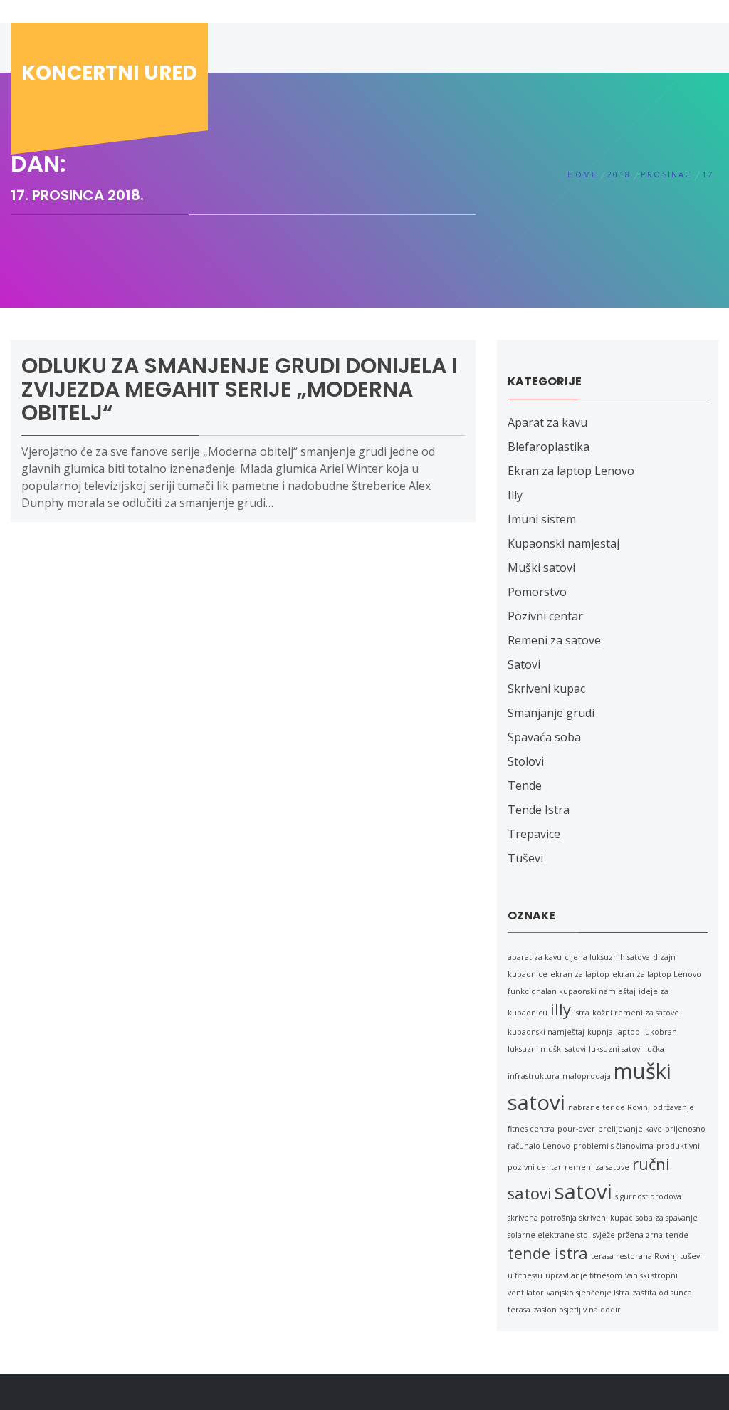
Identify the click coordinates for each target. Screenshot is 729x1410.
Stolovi (526, 761)
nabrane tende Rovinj (609, 1107)
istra (581, 1013)
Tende (525, 785)
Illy (515, 495)
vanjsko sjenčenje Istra (588, 1292)
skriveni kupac (606, 1218)
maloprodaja (586, 1076)
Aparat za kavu (547, 422)
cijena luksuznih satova (607, 957)
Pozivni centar (545, 616)
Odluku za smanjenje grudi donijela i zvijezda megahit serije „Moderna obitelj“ (239, 389)
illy (560, 1009)
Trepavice (534, 834)
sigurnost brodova (648, 1196)
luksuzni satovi (615, 1049)
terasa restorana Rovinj (634, 1256)
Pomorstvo (537, 592)
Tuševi (525, 858)
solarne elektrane (541, 1235)
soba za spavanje (667, 1218)
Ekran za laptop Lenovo (571, 471)
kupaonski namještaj (546, 1032)
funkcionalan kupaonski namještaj (572, 991)
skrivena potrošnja (542, 1218)
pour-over (576, 1129)
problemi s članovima (613, 1146)
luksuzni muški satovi (547, 1049)
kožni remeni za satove (635, 1013)
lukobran (660, 1032)
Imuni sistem (542, 519)
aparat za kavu (535, 957)
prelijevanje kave (630, 1129)
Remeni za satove (554, 640)
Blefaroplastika (548, 446)
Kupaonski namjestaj (563, 543)
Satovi (524, 664)
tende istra (548, 1253)
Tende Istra (539, 810)
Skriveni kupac (546, 688)
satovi (583, 1191)
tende (677, 1235)
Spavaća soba (544, 737)
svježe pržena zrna (628, 1235)
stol (583, 1235)
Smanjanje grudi (551, 713)
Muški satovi (541, 567)
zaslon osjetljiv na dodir (577, 1310)
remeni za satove (597, 1167)
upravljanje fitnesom (583, 1275)
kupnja (600, 1032)
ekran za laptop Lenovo (656, 974)
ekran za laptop (579, 974)
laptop (628, 1032)
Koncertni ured (109, 73)
